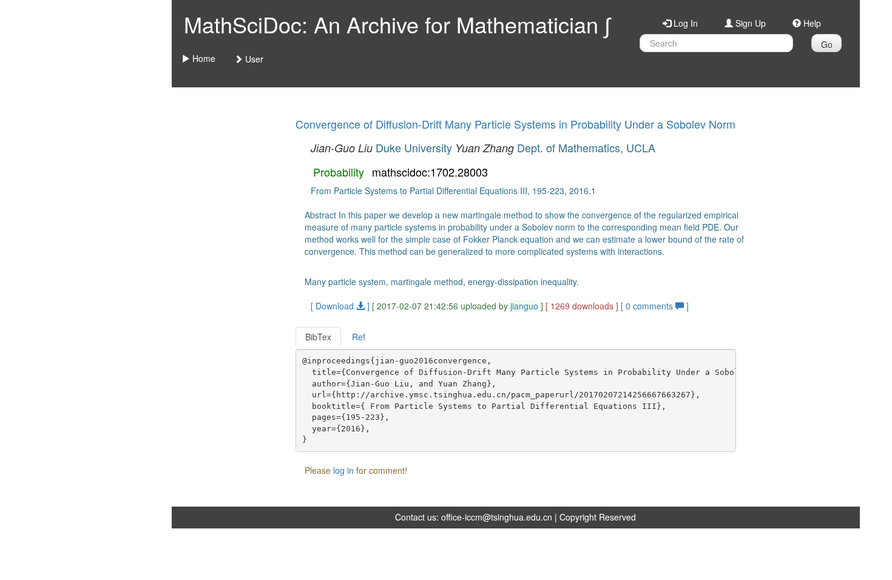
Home (202, 58)
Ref (358, 337)
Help (811, 23)
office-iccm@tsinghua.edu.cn (496, 517)
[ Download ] (340, 306)
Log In (684, 23)
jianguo (524, 306)
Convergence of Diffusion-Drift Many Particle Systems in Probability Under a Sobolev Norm (515, 124)
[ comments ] (655, 306)
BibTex (318, 337)
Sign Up (749, 23)
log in (343, 470)
